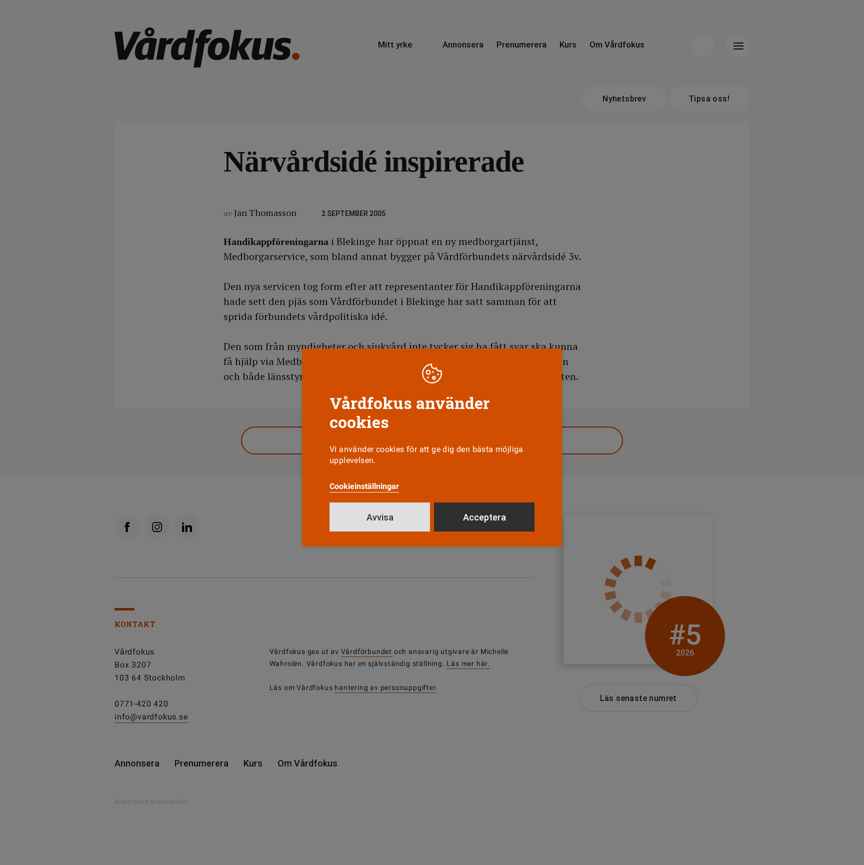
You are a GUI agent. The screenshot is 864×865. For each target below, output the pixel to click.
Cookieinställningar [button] (364, 486)
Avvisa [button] (380, 517)
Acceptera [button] (484, 517)
